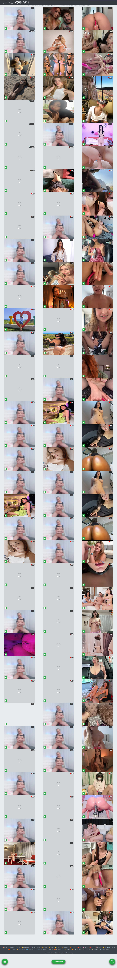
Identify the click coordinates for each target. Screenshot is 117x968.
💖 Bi (104, 947)
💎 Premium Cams (31, 949)
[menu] (5, 962)
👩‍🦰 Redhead (72, 947)
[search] (112, 962)
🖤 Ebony (11, 947)
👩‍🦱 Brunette (64, 947)
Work (57, 952)
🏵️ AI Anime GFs (58, 949)
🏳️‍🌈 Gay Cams (11, 949)
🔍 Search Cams (104, 949)
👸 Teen (51, 947)
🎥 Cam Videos (86, 949)
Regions (53, 952)
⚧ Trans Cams (21, 949)
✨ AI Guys (68, 949)
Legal (72, 952)
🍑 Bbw (79, 947)
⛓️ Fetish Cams (42, 949)
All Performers (66, 952)
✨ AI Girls (50, 949)
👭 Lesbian (98, 947)
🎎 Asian (4, 947)
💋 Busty (91, 947)
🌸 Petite (85, 947)
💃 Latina (17, 947)
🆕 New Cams (111, 947)
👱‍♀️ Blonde (57, 947)
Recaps (60, 952)
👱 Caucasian (25, 947)
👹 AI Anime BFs (76, 949)
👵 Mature (44, 947)
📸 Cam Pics (95, 949)
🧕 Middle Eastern (35, 947)
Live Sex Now (58, 961)
